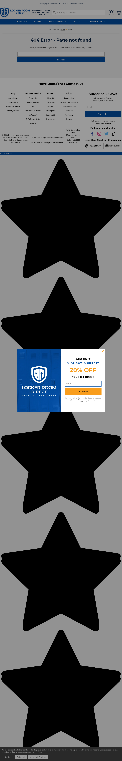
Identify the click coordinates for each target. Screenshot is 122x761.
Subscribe (83, 391)
